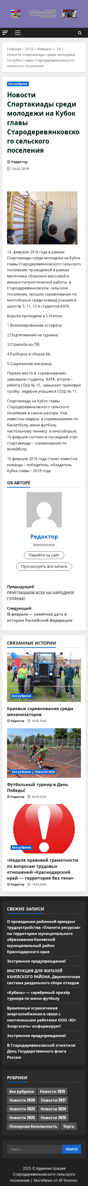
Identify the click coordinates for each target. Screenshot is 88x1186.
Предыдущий (40, 592)
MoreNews (43, 1180)
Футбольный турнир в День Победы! (37, 787)
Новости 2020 (22, 1100)
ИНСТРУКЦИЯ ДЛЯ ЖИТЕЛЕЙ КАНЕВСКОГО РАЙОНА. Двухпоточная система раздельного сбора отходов (43, 976)
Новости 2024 (53, 1109)
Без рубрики (17, 84)
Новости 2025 (22, 1117)
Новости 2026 (45, 772)
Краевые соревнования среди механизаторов (40, 711)
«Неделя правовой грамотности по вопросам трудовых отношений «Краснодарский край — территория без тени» (42, 869)
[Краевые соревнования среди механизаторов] (44, 677)
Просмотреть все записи (44, 566)
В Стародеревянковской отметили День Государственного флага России (41, 1051)
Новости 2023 (22, 1109)
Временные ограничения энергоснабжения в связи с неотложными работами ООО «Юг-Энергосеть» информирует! (42, 1017)
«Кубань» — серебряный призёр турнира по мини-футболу (38, 995)
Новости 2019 (52, 1091)
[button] (5, 33)
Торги (68, 1126)
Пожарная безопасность (33, 1126)
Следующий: (40, 614)
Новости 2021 (53, 1100)
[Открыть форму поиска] (80, 32)
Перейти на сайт (44, 555)
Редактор (19, 162)
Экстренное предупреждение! (36, 961)
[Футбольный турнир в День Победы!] (44, 753)
